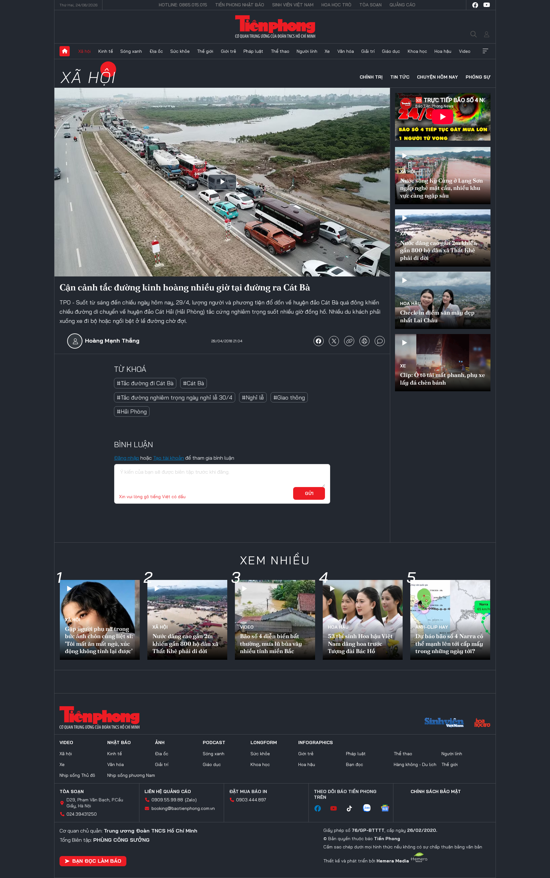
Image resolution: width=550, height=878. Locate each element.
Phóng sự (478, 77)
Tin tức (399, 77)
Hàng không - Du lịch (415, 764)
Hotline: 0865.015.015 (183, 5)
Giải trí (368, 51)
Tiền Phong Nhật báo (239, 5)
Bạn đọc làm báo (96, 861)
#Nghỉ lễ (253, 397)
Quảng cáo (402, 5)
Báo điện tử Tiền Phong (275, 26)
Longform (263, 742)
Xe (327, 51)
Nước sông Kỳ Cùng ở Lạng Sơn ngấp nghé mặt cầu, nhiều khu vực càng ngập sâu (441, 188)
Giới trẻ (228, 51)
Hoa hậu (442, 51)
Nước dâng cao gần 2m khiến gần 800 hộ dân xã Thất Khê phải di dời (438, 250)
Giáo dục (391, 51)
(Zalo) (191, 800)
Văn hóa (345, 51)
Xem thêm (485, 51)
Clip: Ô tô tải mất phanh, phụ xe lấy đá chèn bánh (442, 378)
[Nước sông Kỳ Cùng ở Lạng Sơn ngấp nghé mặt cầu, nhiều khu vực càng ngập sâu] (442, 175)
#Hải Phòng (132, 411)
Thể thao (280, 51)
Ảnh (160, 742)
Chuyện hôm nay (437, 77)
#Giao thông (289, 397)
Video (464, 51)
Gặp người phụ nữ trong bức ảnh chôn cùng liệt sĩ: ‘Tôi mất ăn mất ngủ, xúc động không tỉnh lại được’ (99, 640)
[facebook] (475, 5)
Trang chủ (65, 51)
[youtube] (486, 5)
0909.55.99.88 (167, 800)
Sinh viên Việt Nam (293, 5)
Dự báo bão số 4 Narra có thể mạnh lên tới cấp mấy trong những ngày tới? (449, 643)
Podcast (214, 742)
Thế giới (205, 51)
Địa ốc (156, 51)
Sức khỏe (180, 51)
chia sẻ (319, 341)
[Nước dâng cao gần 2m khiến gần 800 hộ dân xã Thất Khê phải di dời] (442, 238)
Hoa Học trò (336, 5)
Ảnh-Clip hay (431, 627)
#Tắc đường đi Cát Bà (145, 383)
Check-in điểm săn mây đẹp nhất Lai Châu (437, 316)
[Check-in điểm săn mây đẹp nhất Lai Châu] (442, 300)
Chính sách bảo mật (436, 791)
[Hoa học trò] (482, 723)
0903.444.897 (251, 800)
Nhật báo (119, 742)
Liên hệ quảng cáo (168, 791)
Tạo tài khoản (168, 458)
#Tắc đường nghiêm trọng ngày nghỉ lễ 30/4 (174, 397)
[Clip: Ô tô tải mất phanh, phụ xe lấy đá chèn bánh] (442, 362)
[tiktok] (353, 808)
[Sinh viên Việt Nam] (444, 723)
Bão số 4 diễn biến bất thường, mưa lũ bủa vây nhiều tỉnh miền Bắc (271, 643)
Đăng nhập (126, 458)
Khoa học (417, 51)
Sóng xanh (131, 51)
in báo (364, 341)
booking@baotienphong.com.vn (183, 808)
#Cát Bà (193, 383)
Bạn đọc (354, 764)
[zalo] (370, 808)
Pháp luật (253, 51)
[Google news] (388, 808)
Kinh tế (105, 51)
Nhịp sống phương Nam (131, 775)
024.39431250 (82, 814)
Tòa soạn (370, 5)
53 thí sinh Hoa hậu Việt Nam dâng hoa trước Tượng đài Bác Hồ (360, 643)
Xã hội (84, 51)
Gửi (309, 493)
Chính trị (371, 77)
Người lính (307, 51)
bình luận (380, 341)
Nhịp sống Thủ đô (77, 775)
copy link (349, 341)
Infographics (315, 742)
